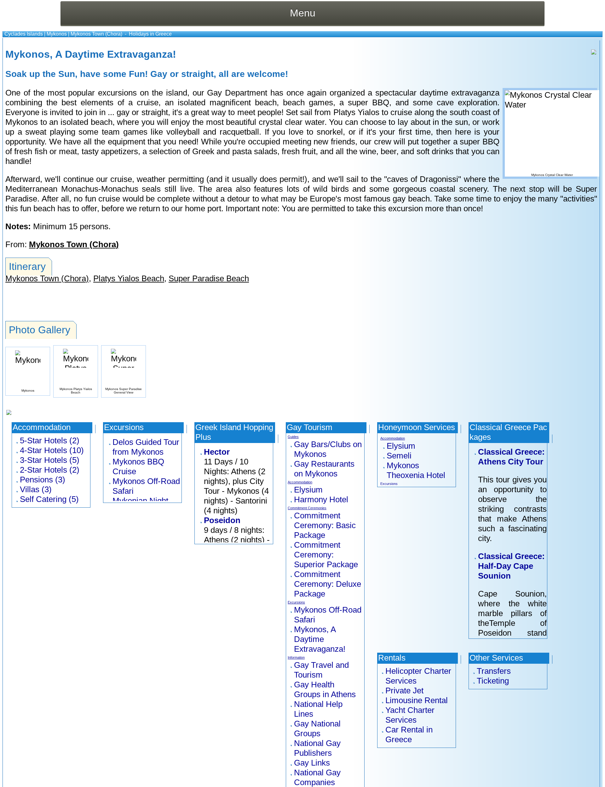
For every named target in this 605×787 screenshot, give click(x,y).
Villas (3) (36, 489)
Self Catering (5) (49, 499)
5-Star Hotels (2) (49, 440)
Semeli (399, 455)
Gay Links (312, 762)
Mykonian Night (140, 500)
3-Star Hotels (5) (49, 460)
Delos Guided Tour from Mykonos (145, 447)
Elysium (308, 489)
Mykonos (57, 34)
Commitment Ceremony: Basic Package (325, 525)
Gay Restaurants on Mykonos (324, 468)
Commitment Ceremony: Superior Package (326, 554)
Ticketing (493, 680)
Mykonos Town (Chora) (96, 34)
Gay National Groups (317, 728)
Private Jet (404, 690)
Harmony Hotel (321, 499)
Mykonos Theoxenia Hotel (416, 470)
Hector (217, 452)
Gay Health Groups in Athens (325, 689)
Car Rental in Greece (409, 734)
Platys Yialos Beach (128, 278)
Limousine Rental (416, 700)
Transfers (494, 671)
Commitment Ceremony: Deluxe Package (327, 583)
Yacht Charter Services (410, 715)
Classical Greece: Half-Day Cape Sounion (511, 565)
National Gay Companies (317, 777)
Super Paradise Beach (209, 278)
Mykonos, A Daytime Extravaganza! (319, 639)
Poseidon (222, 520)
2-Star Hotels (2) (49, 470)
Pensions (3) (42, 479)
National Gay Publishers (317, 748)
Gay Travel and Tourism (321, 669)
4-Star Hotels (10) (52, 450)
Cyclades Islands (23, 34)
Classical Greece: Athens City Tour (511, 456)
